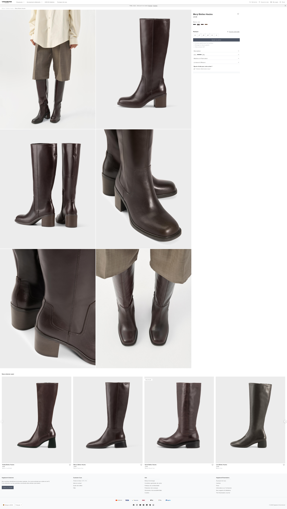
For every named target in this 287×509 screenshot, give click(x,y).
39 (208, 35)
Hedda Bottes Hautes (8, 465)
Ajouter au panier (216, 40)
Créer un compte (7, 487)
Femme (150, 5)
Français (18, 505)
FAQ (74, 488)
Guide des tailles (77, 485)
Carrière (218, 483)
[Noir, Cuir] (194, 24)
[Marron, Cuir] (198, 24)
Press (217, 485)
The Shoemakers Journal (223, 493)
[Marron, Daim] (206, 24)
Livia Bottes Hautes (221, 465)
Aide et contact (77, 483)
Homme (155, 5)
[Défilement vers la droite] (285, 421)
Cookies (147, 493)
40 (212, 36)
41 (217, 36)
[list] (143, 424)
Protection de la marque (151, 488)
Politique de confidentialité (152, 485)
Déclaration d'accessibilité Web (153, 490)
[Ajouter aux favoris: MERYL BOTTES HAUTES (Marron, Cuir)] (238, 14)
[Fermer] (285, 5)
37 (200, 35)
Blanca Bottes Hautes (80, 465)
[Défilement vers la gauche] (2, 421)
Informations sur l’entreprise (224, 488)
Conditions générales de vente (153, 483)
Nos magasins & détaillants (223, 490)
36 (195, 36)
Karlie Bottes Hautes (151, 465)
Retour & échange (150, 481)
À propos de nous (221, 481)
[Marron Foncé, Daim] (202, 24)
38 (204, 35)
